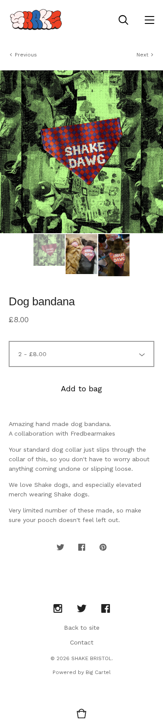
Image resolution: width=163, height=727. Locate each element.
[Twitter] (81, 609)
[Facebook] (105, 609)
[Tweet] (60, 547)
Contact (81, 642)
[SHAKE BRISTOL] (36, 19)
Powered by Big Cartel (82, 672)
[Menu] (149, 19)
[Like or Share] (82, 547)
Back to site (82, 627)
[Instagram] (57, 609)
